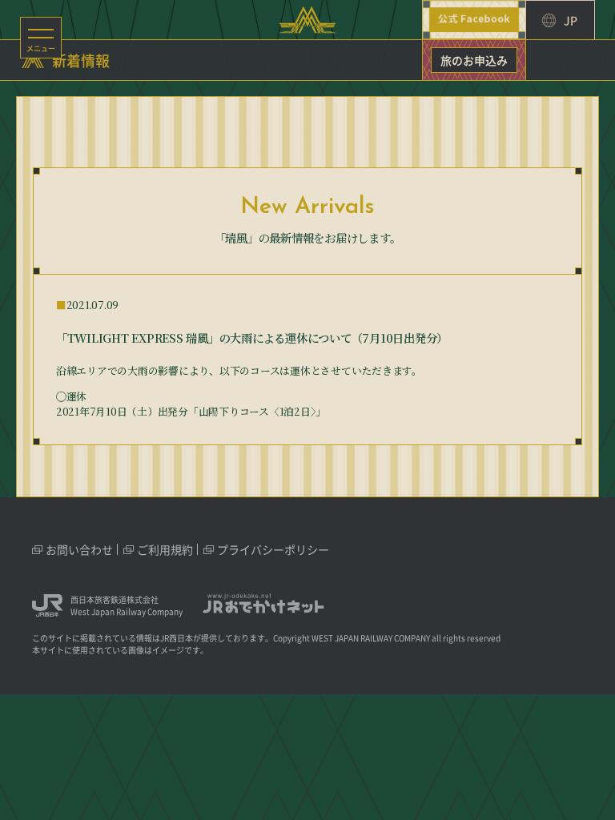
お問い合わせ (79, 549)
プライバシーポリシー (273, 549)
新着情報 (81, 61)
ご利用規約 (165, 549)
